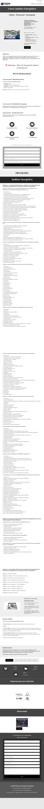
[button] (41, 697)
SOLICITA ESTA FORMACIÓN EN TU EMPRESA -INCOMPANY (26, 660)
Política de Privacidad (33, 792)
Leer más (19, 728)
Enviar (22, 164)
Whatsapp (27, 47)
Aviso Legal (25, 792)
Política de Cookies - (11, 792)
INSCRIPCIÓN (9, 660)
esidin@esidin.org (27, 790)
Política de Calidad (19, 792)
